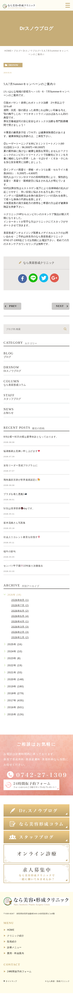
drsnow (13, 65)
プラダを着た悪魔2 (14, 494)
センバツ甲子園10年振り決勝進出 (23, 565)
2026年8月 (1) (20, 600)
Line (33, 277)
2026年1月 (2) (20, 637)
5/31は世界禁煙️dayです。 (19, 508)
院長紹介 (12, 941)
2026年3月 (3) (20, 626)
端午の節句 (10, 551)
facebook (22, 278)
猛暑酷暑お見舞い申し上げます (21, 451)
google (54, 277)
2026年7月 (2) (20, 605)
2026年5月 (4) (20, 616)
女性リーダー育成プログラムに (21, 465)
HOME (8, 51)
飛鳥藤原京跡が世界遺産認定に (21, 479)
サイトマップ (11, 981)
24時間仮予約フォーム (19, 971)
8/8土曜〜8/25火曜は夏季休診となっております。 (31, 436)
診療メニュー (14, 947)
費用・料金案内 (15, 953)
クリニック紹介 (15, 935)
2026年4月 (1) (20, 621)
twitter (43, 277)
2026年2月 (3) (20, 631)
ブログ (17, 51)
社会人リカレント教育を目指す (21, 537)
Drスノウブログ (31, 51)
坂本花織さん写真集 (15, 522)
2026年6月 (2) (20, 610)
